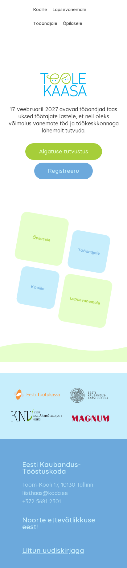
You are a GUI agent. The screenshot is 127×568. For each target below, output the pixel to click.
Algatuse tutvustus (63, 151)
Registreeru (63, 170)
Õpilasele (72, 23)
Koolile (40, 9)
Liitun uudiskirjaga (53, 550)
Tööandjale (45, 23)
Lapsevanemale (69, 9)
